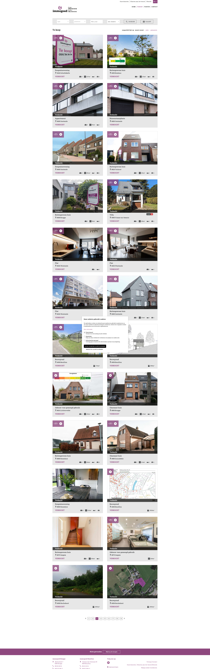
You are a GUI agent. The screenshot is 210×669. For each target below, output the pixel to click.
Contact (154, 7)
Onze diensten (124, 1)
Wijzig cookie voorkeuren (149, 668)
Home (134, 7)
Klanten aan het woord (137, 1)
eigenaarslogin (113, 667)
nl (155, 1)
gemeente (154, 30)
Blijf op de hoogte (111, 652)
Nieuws (149, 1)
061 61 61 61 (85, 666)
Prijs (147, 30)
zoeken (131, 21)
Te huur (147, 7)
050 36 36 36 (58, 666)
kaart (148, 21)
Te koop (139, 7)
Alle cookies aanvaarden (95, 346)
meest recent (139, 30)
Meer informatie (88, 329)
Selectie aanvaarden (94, 349)
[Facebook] (108, 662)
